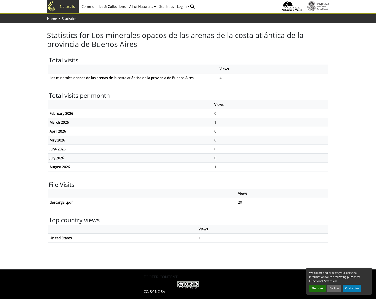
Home (52, 18)
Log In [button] (182, 6)
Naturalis (67, 6)
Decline (334, 288)
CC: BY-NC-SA (154, 291)
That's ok (317, 288)
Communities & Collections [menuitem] (103, 6)
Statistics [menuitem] (166, 6)
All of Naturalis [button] (141, 6)
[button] (192, 6)
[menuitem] (142, 6)
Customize (352, 288)
